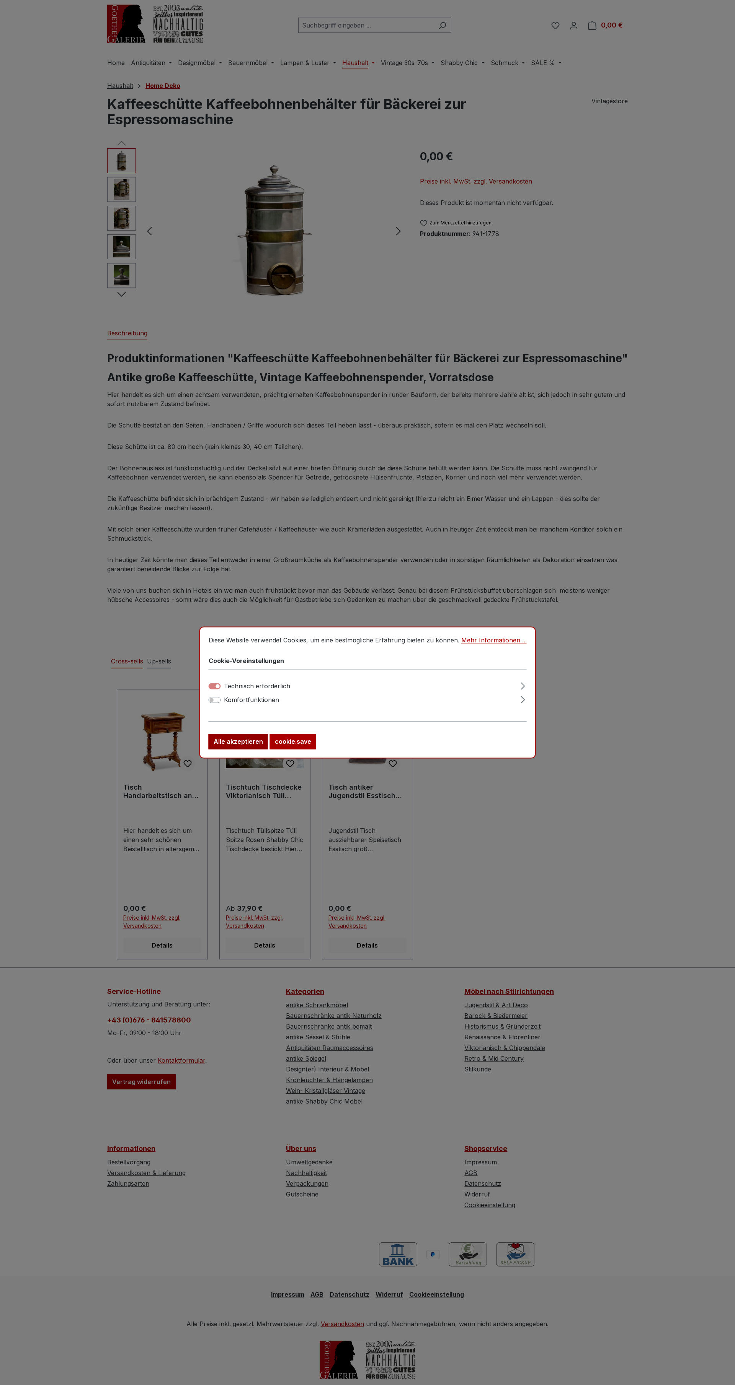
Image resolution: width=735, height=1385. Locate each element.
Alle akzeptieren (238, 742)
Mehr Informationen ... (494, 640)
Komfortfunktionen (251, 700)
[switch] (215, 700)
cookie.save (293, 742)
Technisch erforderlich (257, 686)
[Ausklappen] (522, 685)
